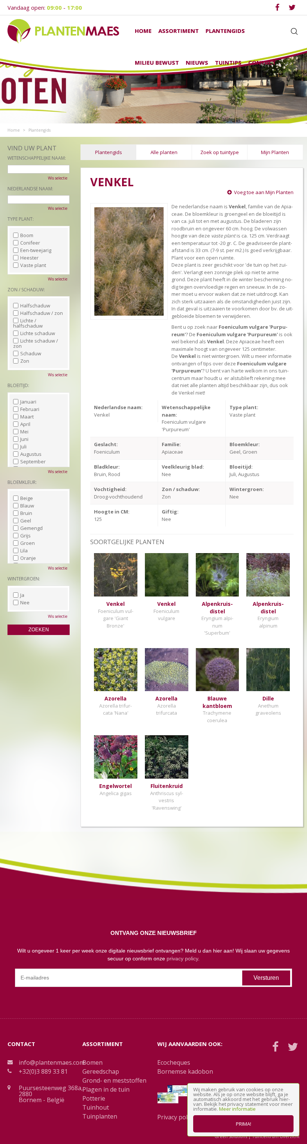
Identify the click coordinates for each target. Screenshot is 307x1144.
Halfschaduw (35, 305)
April (25, 424)
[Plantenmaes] (63, 30)
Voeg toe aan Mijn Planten (264, 192)
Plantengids (108, 152)
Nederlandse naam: (30, 188)
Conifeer (30, 242)
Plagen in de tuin (106, 1089)
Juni (24, 439)
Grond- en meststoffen (114, 1080)
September (33, 461)
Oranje (28, 558)
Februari (29, 409)
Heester (29, 257)
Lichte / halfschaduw (28, 323)
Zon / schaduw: (26, 289)
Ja (22, 595)
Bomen (92, 1062)
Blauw (27, 505)
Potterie (93, 1098)
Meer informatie (237, 1108)
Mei (24, 431)
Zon (24, 361)
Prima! (243, 1123)
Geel (25, 520)
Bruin (26, 513)
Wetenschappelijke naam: (36, 158)
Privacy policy (176, 1117)
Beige (26, 498)
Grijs (25, 535)
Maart (27, 416)
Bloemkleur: (22, 482)
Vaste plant (33, 265)
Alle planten (164, 152)
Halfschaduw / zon (41, 313)
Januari (28, 401)
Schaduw (30, 353)
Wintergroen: (23, 579)
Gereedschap (100, 1071)
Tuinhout (95, 1107)
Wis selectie (57, 178)
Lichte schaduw (37, 333)
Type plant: (20, 219)
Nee (25, 602)
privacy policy (182, 958)
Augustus (31, 454)
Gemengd (31, 528)
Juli (23, 446)
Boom (26, 235)
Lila (24, 550)
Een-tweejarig (35, 250)
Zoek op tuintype (219, 152)
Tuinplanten (99, 1116)
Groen (27, 543)
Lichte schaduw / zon (35, 343)
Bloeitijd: (18, 385)
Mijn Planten (275, 152)
